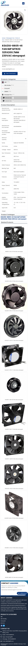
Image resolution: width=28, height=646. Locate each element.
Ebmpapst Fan (10, 38)
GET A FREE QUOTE (22, 593)
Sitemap (20, 644)
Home (3, 38)
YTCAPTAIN (3, 645)
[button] (23, 3)
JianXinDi (5, 5)
